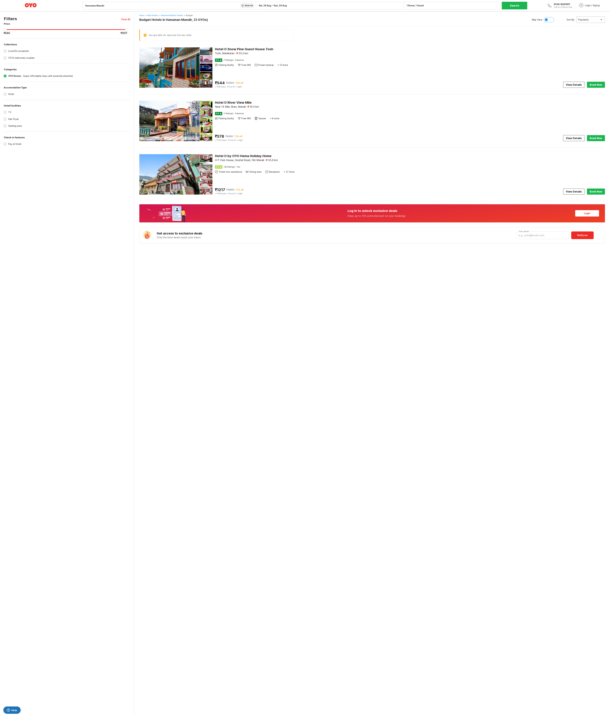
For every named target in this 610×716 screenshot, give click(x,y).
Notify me (582, 235)
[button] (125, 19)
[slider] (5, 29)
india (141, 15)
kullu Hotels (152, 15)
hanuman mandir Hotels (172, 15)
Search (514, 5)
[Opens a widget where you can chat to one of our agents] (12, 710)
